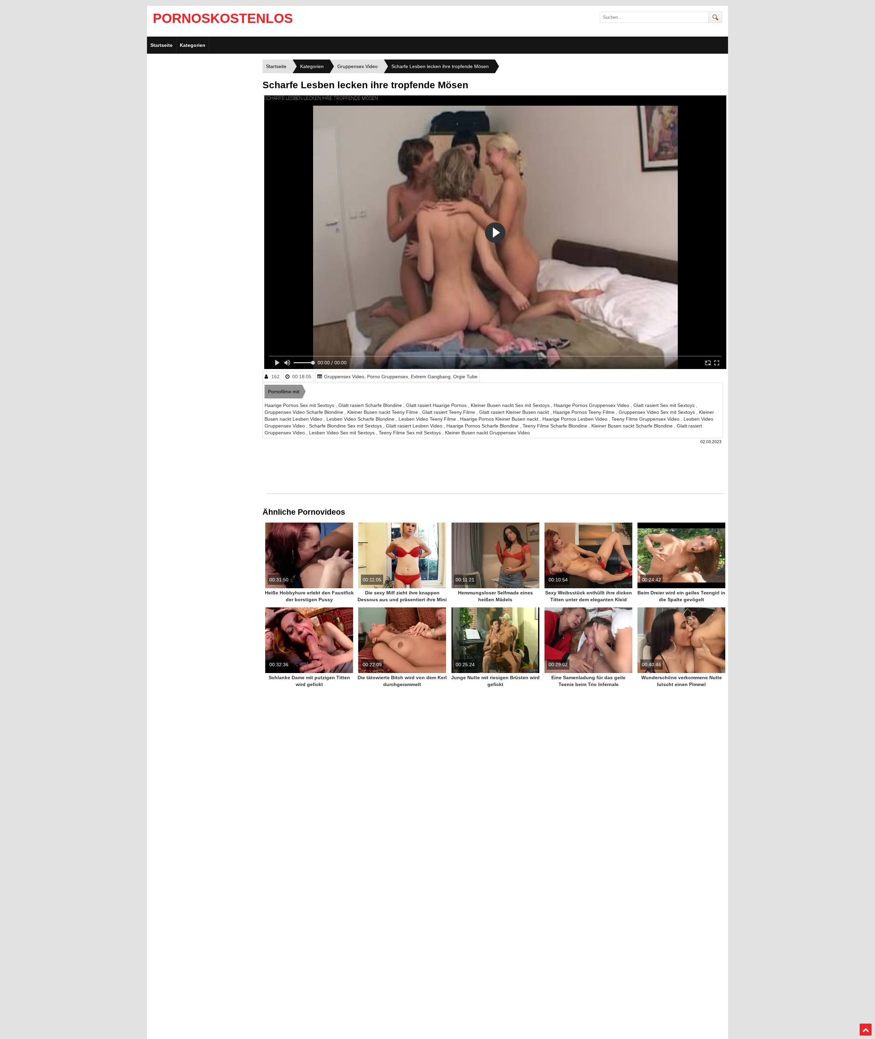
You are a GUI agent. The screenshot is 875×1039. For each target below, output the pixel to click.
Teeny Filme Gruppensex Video (646, 419)
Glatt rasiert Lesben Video (415, 426)
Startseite (161, 45)
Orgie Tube (465, 376)
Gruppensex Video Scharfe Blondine (305, 412)
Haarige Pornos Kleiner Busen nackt (500, 419)
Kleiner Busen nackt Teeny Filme (383, 412)
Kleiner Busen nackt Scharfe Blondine (632, 426)
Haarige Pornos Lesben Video (575, 419)
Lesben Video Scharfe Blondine (361, 419)
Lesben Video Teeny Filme (428, 419)
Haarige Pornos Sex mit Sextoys (300, 405)
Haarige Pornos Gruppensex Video (592, 405)
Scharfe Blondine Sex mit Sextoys (346, 426)
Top (865, 1030)
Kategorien (192, 45)
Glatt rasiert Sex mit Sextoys (664, 405)
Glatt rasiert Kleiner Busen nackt (514, 412)
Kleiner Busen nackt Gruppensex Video (487, 432)
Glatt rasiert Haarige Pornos (437, 405)
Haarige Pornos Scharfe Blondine (483, 426)
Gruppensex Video (344, 376)
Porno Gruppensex (387, 376)
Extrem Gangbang (430, 376)
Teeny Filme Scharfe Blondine (556, 426)
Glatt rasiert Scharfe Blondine (370, 405)
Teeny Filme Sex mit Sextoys (410, 432)
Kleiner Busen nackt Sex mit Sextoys (511, 405)
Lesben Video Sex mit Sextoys (342, 432)
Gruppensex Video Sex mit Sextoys (657, 412)
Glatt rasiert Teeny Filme (449, 412)
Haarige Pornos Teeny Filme (584, 412)
